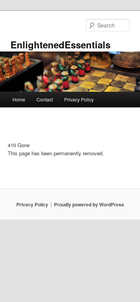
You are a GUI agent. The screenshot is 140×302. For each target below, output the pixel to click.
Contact (45, 99)
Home (18, 99)
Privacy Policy (79, 99)
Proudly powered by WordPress (89, 204)
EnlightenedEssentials (60, 44)
